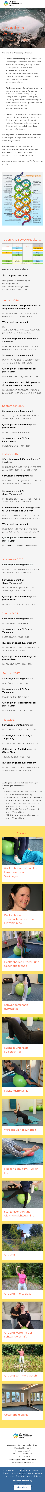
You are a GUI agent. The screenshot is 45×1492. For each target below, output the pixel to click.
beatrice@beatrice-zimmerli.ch (22, 1460)
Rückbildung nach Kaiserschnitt (19, 643)
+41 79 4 (19, 1457)
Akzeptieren (22, 1487)
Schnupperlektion (14, 275)
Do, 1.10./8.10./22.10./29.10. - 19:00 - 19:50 (19, 545)
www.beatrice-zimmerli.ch (22, 1462)
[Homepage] (22, 3)
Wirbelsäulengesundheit (15, 322)
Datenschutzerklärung (22, 1481)
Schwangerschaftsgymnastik (17, 355)
